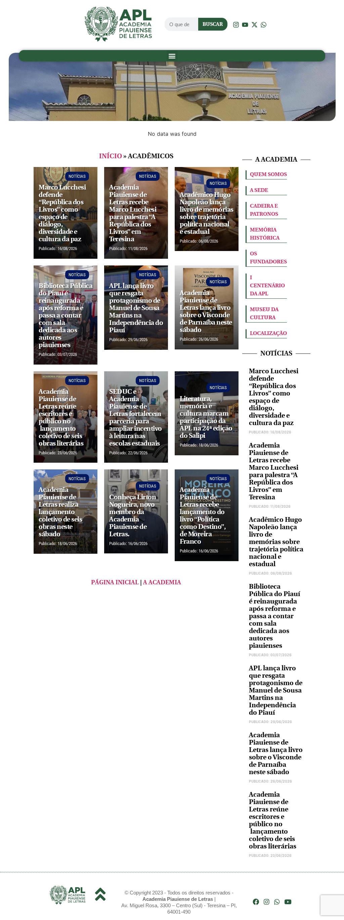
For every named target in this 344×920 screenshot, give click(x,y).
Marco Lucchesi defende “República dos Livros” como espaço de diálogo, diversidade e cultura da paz (273, 397)
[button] (172, 55)
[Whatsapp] (277, 901)
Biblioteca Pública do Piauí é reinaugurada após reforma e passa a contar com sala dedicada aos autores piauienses (274, 616)
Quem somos (268, 174)
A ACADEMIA (162, 582)
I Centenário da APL (267, 285)
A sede (259, 190)
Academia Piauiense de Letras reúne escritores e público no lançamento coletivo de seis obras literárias (272, 820)
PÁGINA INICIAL (115, 582)
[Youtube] (287, 901)
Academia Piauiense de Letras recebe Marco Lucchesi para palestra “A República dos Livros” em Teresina (273, 471)
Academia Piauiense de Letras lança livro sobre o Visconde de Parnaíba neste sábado (276, 753)
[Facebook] (255, 901)
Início (110, 156)
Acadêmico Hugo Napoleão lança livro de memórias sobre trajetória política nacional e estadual (276, 542)
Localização (268, 333)
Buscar (213, 24)
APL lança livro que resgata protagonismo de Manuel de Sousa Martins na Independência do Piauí (275, 690)
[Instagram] (266, 901)
